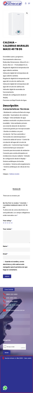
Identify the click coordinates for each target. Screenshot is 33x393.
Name (5, 246)
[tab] (16, 188)
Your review (7, 229)
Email (5, 254)
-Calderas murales (14, 174)
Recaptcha (6, 340)
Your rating (7, 220)
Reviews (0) (16, 189)
